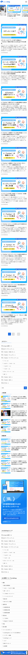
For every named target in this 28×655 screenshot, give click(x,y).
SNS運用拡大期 (6, 610)
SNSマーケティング (8, 349)
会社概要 (5, 646)
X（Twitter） (6, 618)
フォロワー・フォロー (9, 363)
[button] (11, 18)
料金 (4, 624)
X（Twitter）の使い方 (9, 352)
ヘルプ (4, 640)
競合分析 (5, 598)
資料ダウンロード (7, 643)
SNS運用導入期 (6, 607)
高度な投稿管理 (6, 585)
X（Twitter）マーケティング (10, 358)
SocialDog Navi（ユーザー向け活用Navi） (12, 632)
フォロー (7, 368)
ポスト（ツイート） (8, 371)
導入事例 (5, 626)
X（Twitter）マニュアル (9, 355)
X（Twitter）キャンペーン (8, 593)
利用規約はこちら (7, 521)
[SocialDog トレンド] (5, 2)
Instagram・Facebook (8, 621)
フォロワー (7, 366)
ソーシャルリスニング (8, 596)
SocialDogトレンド (7, 638)
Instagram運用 (7, 346)
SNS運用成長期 (6, 612)
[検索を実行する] (25, 387)
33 (18, 334)
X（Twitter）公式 (7, 377)
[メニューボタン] (26, 2)
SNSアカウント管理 (7, 601)
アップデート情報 (7, 635)
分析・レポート (6, 590)
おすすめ (6, 383)
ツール (5, 360)
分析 (5, 374)
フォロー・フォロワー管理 (9, 588)
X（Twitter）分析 (7, 380)
